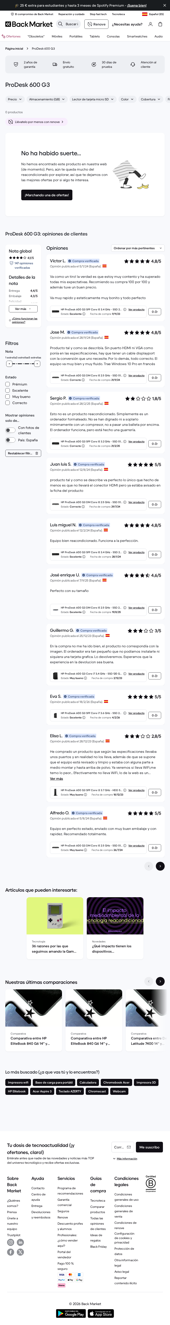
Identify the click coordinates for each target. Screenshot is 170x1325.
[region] (85, 929)
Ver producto (136, 309)
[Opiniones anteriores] (148, 866)
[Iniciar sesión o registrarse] (150, 24)
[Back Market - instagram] (10, 1242)
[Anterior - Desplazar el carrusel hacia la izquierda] (148, 981)
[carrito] (160, 24)
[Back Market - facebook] (10, 1252)
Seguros (63, 1211)
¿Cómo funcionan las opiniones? (24, 320)
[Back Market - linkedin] (20, 1242)
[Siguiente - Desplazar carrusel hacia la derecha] (160, 981)
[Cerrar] (164, 5)
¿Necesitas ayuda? (127, 24)
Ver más (56, 778)
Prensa (12, 1212)
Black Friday (98, 1247)
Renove (63, 1217)
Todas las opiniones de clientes (98, 1223)
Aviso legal (121, 1272)
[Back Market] (28, 24)
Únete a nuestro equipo (12, 1223)
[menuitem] (57, 36)
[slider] (9, 364)
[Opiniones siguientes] (160, 866)
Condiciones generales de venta (123, 1211)
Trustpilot (13, 1235)
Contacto (37, 1188)
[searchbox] (72, 23)
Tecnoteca (97, 1200)
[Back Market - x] (20, 1252)
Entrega (36, 1206)
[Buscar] (60, 23)
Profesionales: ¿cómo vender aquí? (68, 1240)
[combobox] (15, 99)
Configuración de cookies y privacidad (124, 1238)
